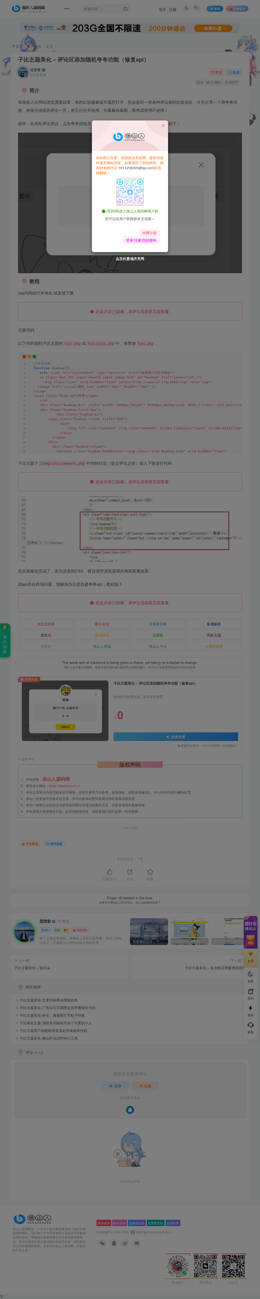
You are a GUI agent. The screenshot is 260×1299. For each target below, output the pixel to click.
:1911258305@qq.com (135, 167)
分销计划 (149, 232)
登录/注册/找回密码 (141, 240)
